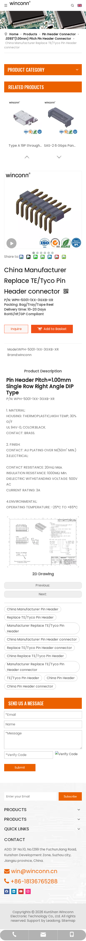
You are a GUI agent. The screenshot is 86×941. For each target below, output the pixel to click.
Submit (20, 767)
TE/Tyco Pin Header (23, 678)
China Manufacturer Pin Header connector (42, 639)
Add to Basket (55, 328)
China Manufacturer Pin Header (32, 609)
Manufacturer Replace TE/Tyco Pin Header (35, 628)
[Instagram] (28, 891)
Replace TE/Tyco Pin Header (30, 617)
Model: (12, 349)
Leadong (53, 920)
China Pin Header (61, 678)
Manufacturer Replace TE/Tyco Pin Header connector (35, 667)
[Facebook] (6, 891)
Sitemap (68, 920)
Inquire (16, 328)
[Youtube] (21, 891)
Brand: (12, 354)
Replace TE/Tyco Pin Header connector (39, 647)
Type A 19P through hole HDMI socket (25, 145)
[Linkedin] (13, 891)
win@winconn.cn (34, 871)
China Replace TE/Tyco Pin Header (35, 656)
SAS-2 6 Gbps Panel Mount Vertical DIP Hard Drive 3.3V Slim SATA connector (60, 145)
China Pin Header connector (30, 686)
